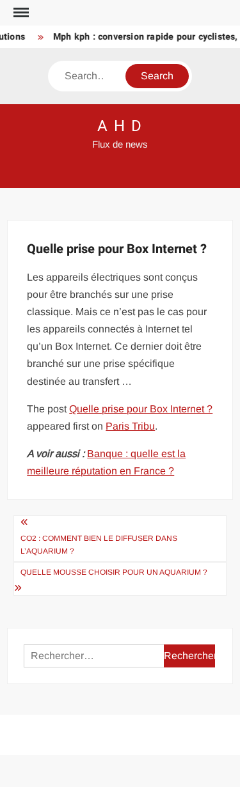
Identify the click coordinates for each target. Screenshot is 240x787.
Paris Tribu (130, 426)
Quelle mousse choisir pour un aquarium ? (113, 572)
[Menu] (20, 13)
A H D (120, 126)
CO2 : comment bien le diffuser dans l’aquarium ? (98, 545)
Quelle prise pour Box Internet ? (140, 408)
